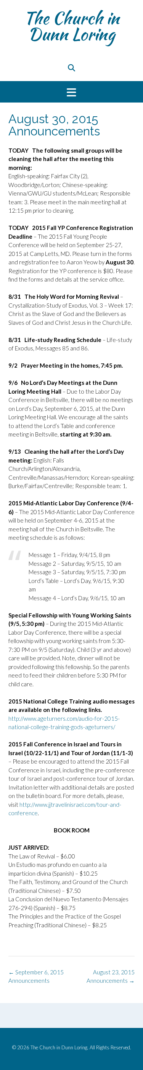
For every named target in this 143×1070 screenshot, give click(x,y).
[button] (71, 92)
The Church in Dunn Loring (71, 26)
